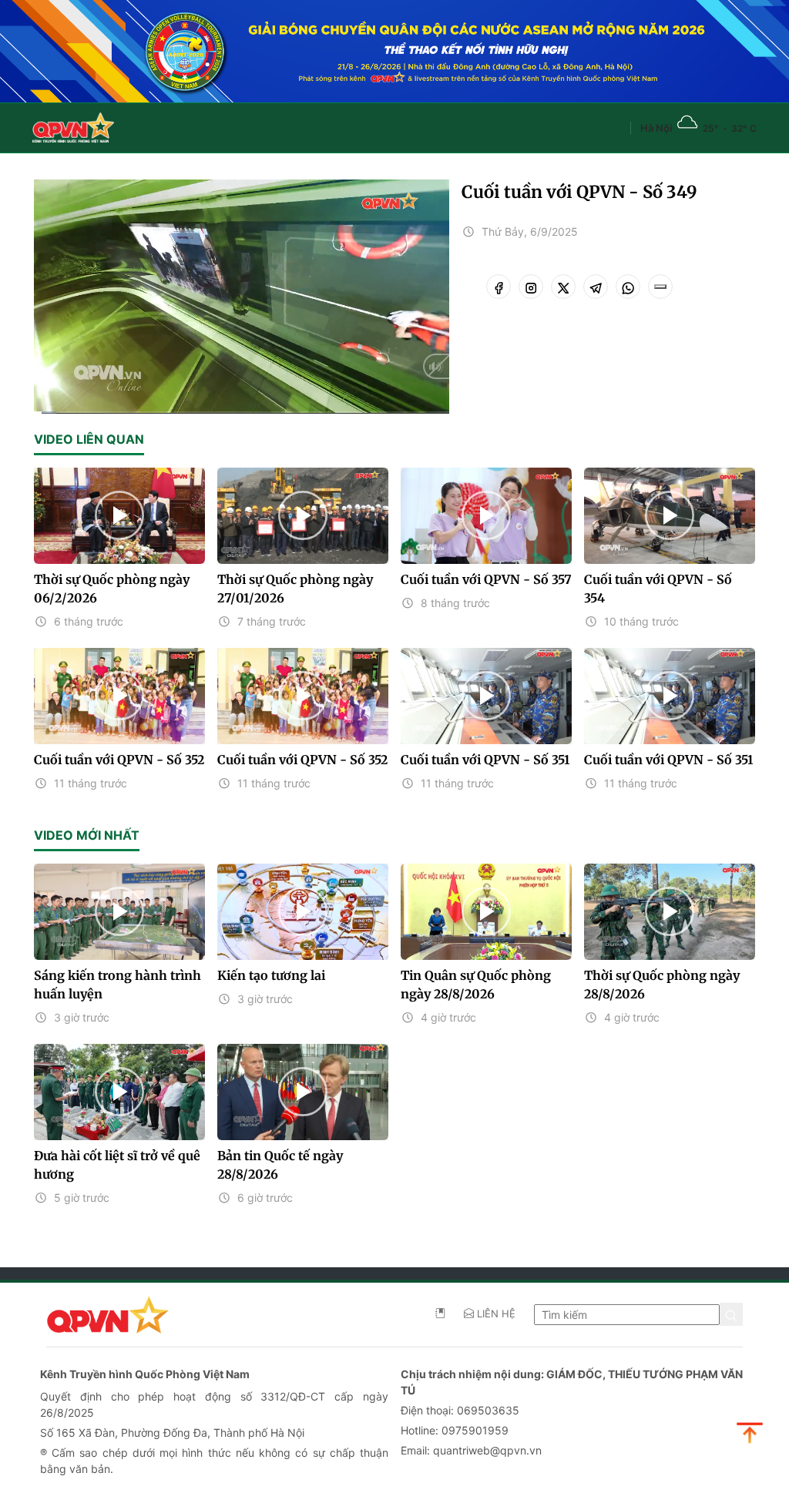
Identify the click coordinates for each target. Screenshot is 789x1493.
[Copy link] (660, 286)
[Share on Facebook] (498, 286)
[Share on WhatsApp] (628, 286)
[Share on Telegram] (596, 286)
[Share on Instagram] (531, 286)
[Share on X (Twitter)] (563, 286)
